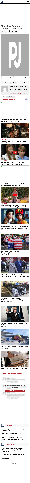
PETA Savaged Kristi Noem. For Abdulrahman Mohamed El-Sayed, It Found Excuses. (14, 299)
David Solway (4, 370)
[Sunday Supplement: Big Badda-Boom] (15, 337)
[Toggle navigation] (28, 1)
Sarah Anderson (5, 254)
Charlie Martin (4, 348)
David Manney (4, 303)
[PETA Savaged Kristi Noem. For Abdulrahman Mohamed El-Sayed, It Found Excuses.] (15, 289)
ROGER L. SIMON (10, 96)
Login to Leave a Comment (15, 391)
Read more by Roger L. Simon (18, 93)
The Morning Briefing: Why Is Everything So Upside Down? (11, 252)
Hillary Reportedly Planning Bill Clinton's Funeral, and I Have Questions (15, 275)
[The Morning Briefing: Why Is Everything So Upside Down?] (15, 242)
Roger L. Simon (4, 28)
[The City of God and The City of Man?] (15, 359)
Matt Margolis (4, 278)
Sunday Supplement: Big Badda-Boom (14, 347)
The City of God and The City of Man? (14, 368)
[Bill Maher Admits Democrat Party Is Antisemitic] (15, 314)
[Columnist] (5, 89)
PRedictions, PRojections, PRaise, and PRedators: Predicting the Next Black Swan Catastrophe (14, 450)
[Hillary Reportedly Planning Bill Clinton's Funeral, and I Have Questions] (15, 265)
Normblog (4, 77)
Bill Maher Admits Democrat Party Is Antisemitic (14, 324)
